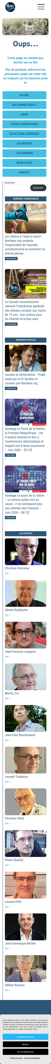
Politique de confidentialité (32, 1058)
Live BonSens (24, 153)
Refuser (25, 1044)
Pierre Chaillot (14, 860)
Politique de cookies (16, 1058)
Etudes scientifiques (24, 124)
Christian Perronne (17, 568)
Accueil (24, 95)
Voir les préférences (25, 1052)
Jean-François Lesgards (20, 652)
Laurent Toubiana (16, 777)
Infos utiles (24, 162)
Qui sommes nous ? (24, 104)
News (24, 114)
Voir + (7, 573)
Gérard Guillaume (16, 610)
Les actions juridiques (24, 133)
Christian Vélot (14, 818)
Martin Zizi (12, 693)
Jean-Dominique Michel (20, 943)
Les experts (24, 143)
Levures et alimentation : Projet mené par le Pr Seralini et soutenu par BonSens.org (25, 379)
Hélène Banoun (15, 985)
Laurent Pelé (13, 902)
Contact (24, 172)
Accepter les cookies (25, 1037)
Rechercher (10, 182)
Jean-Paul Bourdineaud (20, 735)
